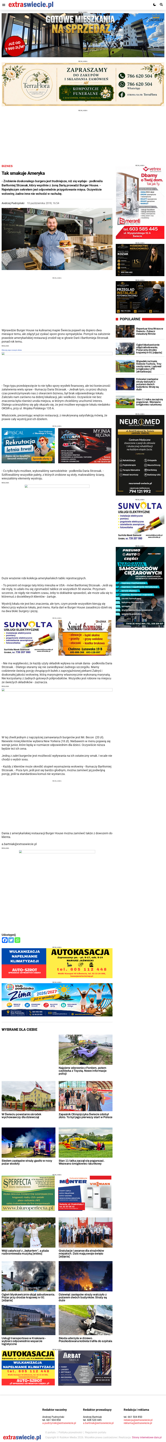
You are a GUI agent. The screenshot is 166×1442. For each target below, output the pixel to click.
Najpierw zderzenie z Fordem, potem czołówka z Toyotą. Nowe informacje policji (83, 1070)
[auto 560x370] (28, 1367)
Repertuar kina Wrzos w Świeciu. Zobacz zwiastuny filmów (149, 331)
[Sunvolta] (140, 521)
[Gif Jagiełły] (83, 35)
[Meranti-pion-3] (140, 202)
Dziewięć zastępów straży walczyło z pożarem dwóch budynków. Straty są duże (83, 1297)
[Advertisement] (83, 134)
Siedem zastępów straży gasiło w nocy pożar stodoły (27, 1162)
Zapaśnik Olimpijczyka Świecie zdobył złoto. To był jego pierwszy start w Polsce (85, 1116)
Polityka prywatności (70, 1432)
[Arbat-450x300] (84, 1368)
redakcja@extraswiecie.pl (138, 1420)
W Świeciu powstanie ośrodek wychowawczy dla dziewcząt (21, 1116)
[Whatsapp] (17, 940)
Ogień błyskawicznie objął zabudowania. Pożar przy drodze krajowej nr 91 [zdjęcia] (28, 1297)
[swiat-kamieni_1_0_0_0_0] (84, 638)
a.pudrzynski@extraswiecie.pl (59, 1423)
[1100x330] (57, 999)
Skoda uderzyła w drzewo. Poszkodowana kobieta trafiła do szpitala (85, 1340)
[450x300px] (28, 445)
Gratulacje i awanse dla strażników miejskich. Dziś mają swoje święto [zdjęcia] (81, 1253)
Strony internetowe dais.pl (147, 1437)
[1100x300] (83, 84)
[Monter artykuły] (84, 1193)
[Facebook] (5, 940)
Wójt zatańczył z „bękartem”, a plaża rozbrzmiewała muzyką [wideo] (25, 1252)
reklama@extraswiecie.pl (138, 1423)
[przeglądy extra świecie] (140, 297)
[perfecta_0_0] (28, 1193)
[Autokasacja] (57, 963)
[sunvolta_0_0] (28, 637)
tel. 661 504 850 (51, 1420)
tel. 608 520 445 (92, 1420)
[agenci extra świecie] (140, 260)
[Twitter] (11, 940)
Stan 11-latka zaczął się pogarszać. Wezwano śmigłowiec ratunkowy (81, 1162)
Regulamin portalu (95, 1432)
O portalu (50, 1432)
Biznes (7, 166)
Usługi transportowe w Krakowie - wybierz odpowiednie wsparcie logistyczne (24, 1341)
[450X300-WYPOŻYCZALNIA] (84, 445)
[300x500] (140, 455)
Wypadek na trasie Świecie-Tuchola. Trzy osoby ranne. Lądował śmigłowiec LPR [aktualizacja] (148, 366)
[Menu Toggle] (3, 4)
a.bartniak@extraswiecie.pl (98, 1423)
